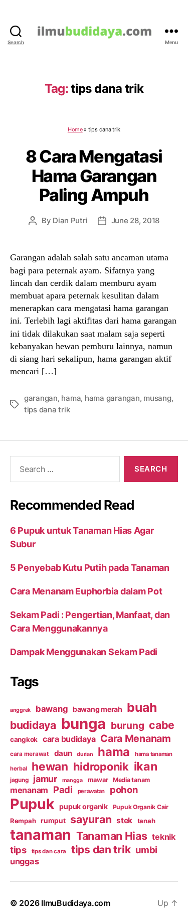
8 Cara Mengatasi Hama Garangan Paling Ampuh (94, 175)
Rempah (23, 821)
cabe (161, 724)
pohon (124, 789)
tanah (146, 821)
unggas (24, 861)
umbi (146, 849)
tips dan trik (101, 849)
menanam (29, 790)
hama (71, 398)
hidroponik (101, 766)
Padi (63, 789)
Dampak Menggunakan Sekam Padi (83, 652)
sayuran (90, 819)
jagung (19, 780)
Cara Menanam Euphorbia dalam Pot (86, 591)
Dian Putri (70, 220)
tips (18, 849)
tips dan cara (49, 851)
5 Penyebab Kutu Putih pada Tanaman (89, 567)
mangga (72, 780)
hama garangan (112, 398)
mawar (98, 780)
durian (85, 754)
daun (63, 753)
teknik (163, 837)
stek (124, 820)
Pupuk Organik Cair (140, 807)
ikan (145, 766)
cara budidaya (69, 739)
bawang (52, 709)
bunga (83, 723)
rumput (53, 821)
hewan (50, 766)
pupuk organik (83, 806)
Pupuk (32, 804)
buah (141, 707)
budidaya (33, 724)
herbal (18, 768)
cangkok (24, 739)
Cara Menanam (135, 738)
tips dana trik (47, 409)
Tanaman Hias (111, 835)
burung (127, 725)
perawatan (91, 791)
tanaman (40, 834)
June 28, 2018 (135, 220)
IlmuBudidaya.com (75, 903)
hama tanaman (153, 753)
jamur (45, 779)
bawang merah (97, 709)
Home (75, 129)
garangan (41, 398)
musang (157, 398)
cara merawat (29, 753)
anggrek (20, 710)
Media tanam (131, 780)
